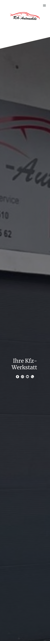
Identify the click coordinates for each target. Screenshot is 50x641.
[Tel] (32, 376)
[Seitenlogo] (25, 18)
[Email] (27, 376)
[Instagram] (22, 376)
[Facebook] (17, 376)
